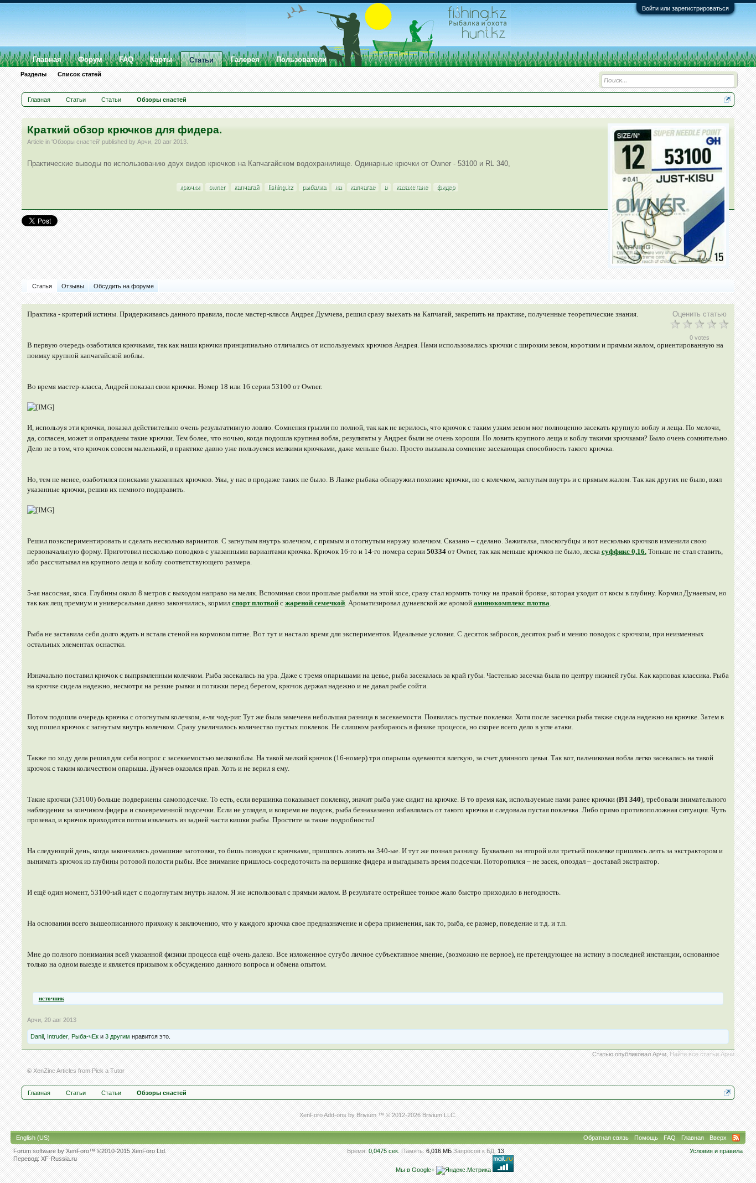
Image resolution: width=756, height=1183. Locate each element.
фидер (446, 187)
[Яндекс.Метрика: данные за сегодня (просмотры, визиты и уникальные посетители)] (463, 1170)
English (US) (33, 1137)
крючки (190, 187)
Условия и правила (716, 1151)
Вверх (718, 1137)
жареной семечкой (315, 603)
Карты (161, 59)
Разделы (33, 74)
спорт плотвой (255, 603)
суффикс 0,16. (624, 551)
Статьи (201, 60)
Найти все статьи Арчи (702, 1054)
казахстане (412, 187)
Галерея (245, 59)
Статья (42, 286)
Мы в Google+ (415, 1169)
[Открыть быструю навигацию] (727, 99)
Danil (37, 1036)
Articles (66, 1070)
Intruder (57, 1036)
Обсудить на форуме (124, 286)
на (338, 187)
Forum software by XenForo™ (90, 1151)
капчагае (362, 187)
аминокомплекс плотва (512, 603)
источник (51, 998)
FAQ (126, 59)
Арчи (144, 141)
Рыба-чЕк (85, 1036)
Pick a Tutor (108, 1070)
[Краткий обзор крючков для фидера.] (668, 195)
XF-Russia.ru (59, 1158)
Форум (90, 59)
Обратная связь (606, 1137)
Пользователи (301, 59)
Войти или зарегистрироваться (685, 8)
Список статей (79, 74)
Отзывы (72, 286)
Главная (47, 59)
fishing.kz (280, 187)
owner (217, 187)
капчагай (246, 187)
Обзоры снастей (76, 141)
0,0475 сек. (384, 1151)
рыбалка (314, 187)
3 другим (117, 1036)
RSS (736, 1138)
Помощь (646, 1137)
